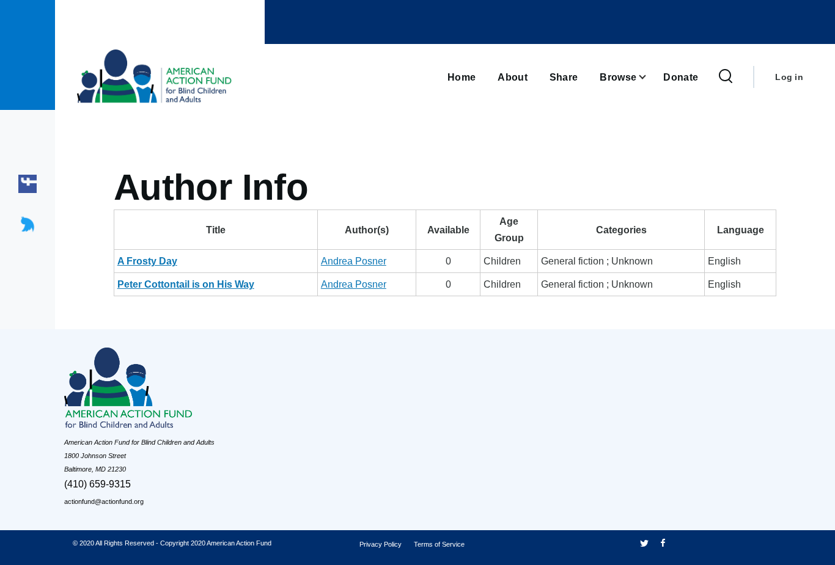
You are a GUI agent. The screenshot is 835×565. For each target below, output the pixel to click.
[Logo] (156, 391)
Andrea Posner (353, 261)
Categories (621, 230)
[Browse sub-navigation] (649, 77)
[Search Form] (725, 77)
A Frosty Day (147, 261)
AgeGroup (509, 229)
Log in (789, 77)
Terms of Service (439, 544)
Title (216, 230)
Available (448, 230)
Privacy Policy (380, 544)
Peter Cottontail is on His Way (185, 284)
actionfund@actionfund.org (104, 501)
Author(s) (367, 230)
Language (740, 230)
